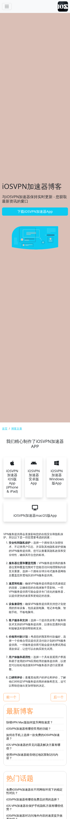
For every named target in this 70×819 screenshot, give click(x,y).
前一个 (11, 697)
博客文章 (16, 428)
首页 (4, 428)
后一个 (59, 697)
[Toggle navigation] (7, 6)
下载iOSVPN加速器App (35, 211)
